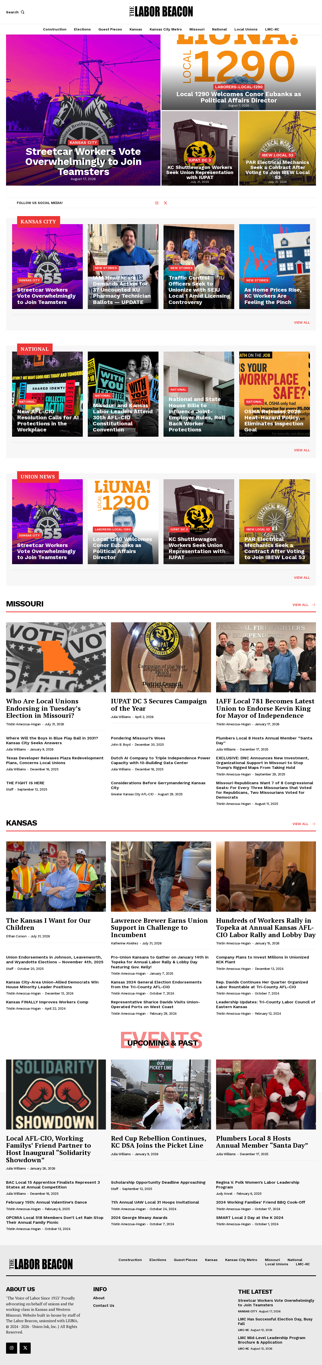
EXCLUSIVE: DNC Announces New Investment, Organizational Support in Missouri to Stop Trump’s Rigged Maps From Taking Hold (262, 763)
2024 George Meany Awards (139, 1217)
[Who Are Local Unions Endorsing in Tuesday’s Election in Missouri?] (56, 657)
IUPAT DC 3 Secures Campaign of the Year (159, 704)
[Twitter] (165, 203)
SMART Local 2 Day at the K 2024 (250, 1217)
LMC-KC (243, 1330)
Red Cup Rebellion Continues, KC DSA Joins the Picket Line (158, 1142)
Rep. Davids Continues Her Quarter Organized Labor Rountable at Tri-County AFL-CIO (262, 984)
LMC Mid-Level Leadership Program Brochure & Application (271, 1340)
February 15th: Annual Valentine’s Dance (46, 1202)
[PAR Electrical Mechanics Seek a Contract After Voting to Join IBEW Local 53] (277, 148)
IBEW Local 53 (277, 155)
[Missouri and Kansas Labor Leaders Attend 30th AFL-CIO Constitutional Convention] (123, 394)
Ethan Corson (16, 936)
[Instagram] (156, 203)
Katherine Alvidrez (124, 943)
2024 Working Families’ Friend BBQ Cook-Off (260, 1202)
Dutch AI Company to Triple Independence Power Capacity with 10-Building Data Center (161, 760)
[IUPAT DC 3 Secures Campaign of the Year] (161, 657)
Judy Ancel (224, 1194)
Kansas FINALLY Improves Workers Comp (47, 1002)
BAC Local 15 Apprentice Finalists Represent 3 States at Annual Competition (53, 1184)
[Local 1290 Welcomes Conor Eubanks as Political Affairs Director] (239, 72)
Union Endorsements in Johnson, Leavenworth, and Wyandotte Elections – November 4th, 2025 (54, 959)
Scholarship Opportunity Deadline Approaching (158, 1182)
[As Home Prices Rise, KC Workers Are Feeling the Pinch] (274, 266)
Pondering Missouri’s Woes (138, 738)
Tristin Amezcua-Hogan (23, 724)
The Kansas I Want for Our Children (48, 924)
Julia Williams (121, 717)
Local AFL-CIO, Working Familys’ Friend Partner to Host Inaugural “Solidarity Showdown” (48, 1149)
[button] (16, 12)
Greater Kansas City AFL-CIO (132, 794)
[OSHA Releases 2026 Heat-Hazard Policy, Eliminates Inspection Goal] (274, 394)
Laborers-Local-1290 (239, 86)
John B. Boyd (120, 744)
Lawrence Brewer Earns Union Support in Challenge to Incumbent (159, 927)
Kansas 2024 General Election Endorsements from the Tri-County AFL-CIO (156, 984)
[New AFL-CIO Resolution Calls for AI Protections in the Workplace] (47, 394)
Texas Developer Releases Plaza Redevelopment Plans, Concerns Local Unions (55, 760)
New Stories (106, 268)
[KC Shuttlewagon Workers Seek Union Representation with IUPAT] (200, 148)
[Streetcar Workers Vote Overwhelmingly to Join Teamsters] (83, 110)
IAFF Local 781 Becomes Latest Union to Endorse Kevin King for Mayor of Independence (265, 708)
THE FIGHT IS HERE (25, 782)
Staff (9, 789)
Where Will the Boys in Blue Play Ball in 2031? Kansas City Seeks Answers (52, 740)
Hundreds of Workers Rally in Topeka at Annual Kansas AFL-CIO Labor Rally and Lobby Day (266, 927)
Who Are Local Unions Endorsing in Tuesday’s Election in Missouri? (43, 708)
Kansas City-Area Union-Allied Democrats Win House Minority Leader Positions (52, 984)
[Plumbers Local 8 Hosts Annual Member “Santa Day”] (266, 1095)
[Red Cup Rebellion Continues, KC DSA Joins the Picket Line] (161, 1095)
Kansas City (83, 142)
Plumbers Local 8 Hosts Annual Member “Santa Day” (264, 740)
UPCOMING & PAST (162, 1043)
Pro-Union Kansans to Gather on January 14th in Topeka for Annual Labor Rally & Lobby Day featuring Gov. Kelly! (160, 962)
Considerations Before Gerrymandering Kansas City (158, 785)
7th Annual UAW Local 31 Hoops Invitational (155, 1202)
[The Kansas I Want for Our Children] (56, 876)
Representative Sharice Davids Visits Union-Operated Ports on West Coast (155, 1004)
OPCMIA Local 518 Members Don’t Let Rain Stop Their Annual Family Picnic (54, 1220)
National (27, 401)
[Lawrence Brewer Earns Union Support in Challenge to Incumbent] (161, 876)
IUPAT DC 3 (200, 160)
